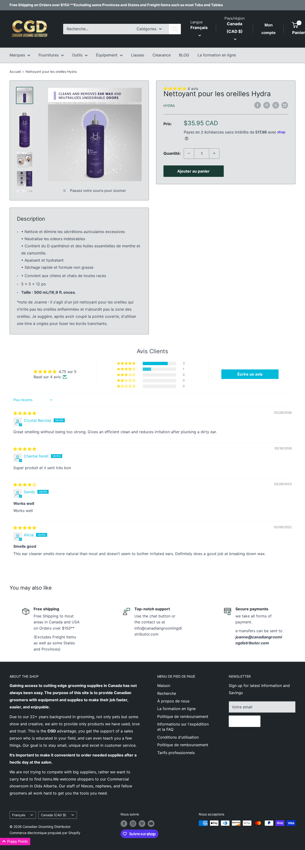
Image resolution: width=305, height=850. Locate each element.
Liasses (137, 55)
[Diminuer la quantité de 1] (189, 153)
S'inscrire (244, 721)
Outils (77, 55)
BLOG (184, 55)
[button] (126, 363)
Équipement (106, 55)
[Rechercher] (175, 29)
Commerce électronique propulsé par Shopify (45, 833)
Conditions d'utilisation (178, 737)
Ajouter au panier (193, 171)
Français (18, 815)
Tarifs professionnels (176, 752)
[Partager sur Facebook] (257, 105)
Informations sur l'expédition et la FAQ (183, 727)
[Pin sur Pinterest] (266, 105)
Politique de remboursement (182, 716)
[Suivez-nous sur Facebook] (124, 823)
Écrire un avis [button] (250, 374)
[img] (24, 413)
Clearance (161, 55)
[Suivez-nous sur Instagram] (133, 823)
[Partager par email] (284, 105)
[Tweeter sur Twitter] (275, 105)
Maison (163, 685)
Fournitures (49, 55)
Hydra (169, 105)
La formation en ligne (217, 55)
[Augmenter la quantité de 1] (214, 153)
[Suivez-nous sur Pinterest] (142, 823)
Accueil (15, 72)
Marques (17, 55)
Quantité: (172, 153)
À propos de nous (173, 701)
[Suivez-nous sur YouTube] (151, 823)
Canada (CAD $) (53, 815)
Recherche (166, 693)
